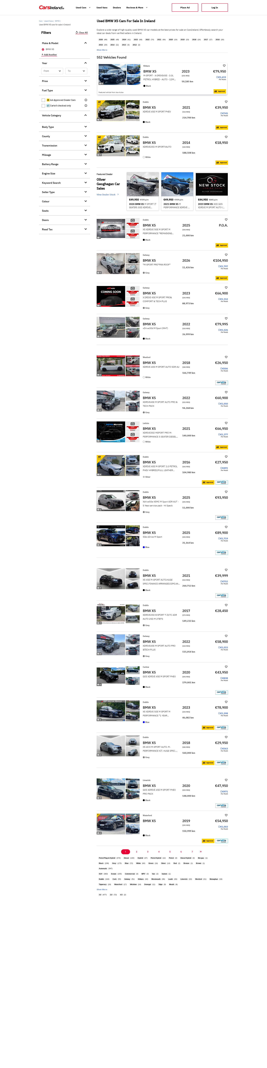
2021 (159, 40)
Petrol (171, 858)
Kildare (141, 879)
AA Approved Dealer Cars (63, 100)
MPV (143, 874)
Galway (127, 879)
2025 (112, 40)
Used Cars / (49, 21)
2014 (112, 45)
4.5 (121, 895)
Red (175, 863)
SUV (100, 874)
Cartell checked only (60, 105)
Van (153, 874)
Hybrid (140, 858)
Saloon (164, 874)
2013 (124, 45)
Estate (113, 874)
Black (101, 863)
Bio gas (201, 858)
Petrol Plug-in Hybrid (107, 858)
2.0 (111, 895)
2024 (124, 40)
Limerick (184, 879)
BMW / (58, 21)
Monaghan (214, 879)
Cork (115, 879)
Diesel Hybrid (186, 858)
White (138, 863)
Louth (170, 879)
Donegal (147, 884)
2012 (135, 45)
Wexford (198, 879)
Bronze (186, 863)
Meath (171, 884)
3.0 (100, 895)
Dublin (101, 879)
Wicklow (133, 884)
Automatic (103, 869)
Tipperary (103, 884)
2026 (101, 40)
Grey (114, 863)
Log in (215, 7)
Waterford (118, 884)
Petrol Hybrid (156, 858)
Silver (163, 863)
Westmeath (155, 879)
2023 (136, 40)
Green (151, 863)
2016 (218, 40)
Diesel (126, 858)
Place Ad (185, 7)
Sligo (160, 884)
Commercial (130, 874)
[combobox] (52, 71)
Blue (126, 863)
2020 (171, 40)
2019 (183, 40)
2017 (206, 40)
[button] (86, 100)
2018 (194, 40)
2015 (101, 45)
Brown (198, 863)
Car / (41, 21)
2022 (147, 40)
